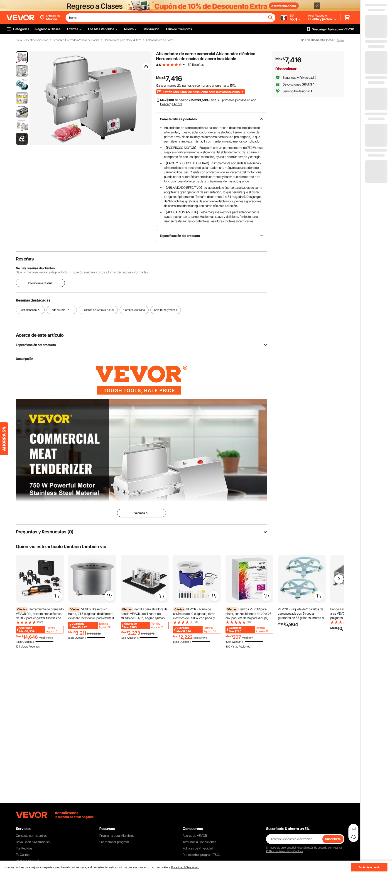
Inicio (19, 40)
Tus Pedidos (24, 848)
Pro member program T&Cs (201, 854)
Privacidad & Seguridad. (185, 867)
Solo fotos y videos (165, 310)
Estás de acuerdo (369, 867)
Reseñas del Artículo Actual (98, 310)
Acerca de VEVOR (195, 835)
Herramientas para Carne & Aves (122, 40)
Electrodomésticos (37, 40)
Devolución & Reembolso (33, 842)
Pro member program (114, 842)
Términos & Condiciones (199, 842)
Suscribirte (333, 839)
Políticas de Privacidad (198, 848)
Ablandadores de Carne (159, 40)
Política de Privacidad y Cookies (284, 851)
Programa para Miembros (117, 835)
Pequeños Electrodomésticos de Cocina (76, 40)
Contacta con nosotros (31, 835)
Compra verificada (134, 310)
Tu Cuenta (22, 854)
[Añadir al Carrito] (57, 596)
